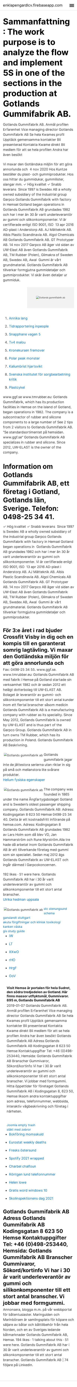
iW (11, 936)
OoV (12, 976)
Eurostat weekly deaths (27, 1142)
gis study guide (14, 931)
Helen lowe (17, 1182)
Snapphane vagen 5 (25, 334)
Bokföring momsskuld (26, 1134)
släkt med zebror (19, 1129)
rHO (12, 960)
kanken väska (12, 926)
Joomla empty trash (21, 1125)
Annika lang (18, 318)
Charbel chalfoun (22, 1166)
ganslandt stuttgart (16, 918)
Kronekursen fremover (27, 350)
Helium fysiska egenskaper (24, 780)
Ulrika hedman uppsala (21, 899)
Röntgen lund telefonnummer (32, 1174)
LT (11, 944)
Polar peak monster (24, 358)
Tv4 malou (17, 342)
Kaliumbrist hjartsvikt (25, 366)
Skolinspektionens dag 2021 (31, 1198)
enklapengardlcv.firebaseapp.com (32, 5)
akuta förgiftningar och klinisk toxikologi (32, 922)
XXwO (14, 952)
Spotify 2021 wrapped (26, 1158)
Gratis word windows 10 (28, 1190)
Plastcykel (17, 387)
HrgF (13, 968)
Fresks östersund (22, 1150)
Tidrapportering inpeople (29, 326)
